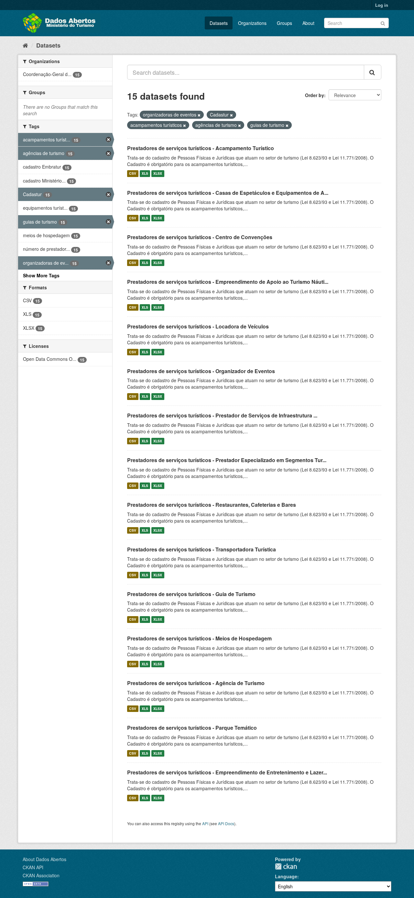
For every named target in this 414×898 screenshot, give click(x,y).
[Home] (25, 45)
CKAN (286, 866)
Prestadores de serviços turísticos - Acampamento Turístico (200, 148)
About (308, 23)
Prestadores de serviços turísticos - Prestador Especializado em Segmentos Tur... (226, 460)
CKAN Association (41, 875)
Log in (381, 5)
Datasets (219, 23)
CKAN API (33, 867)
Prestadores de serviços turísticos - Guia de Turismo (191, 594)
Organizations (252, 23)
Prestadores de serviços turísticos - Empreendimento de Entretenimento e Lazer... (227, 772)
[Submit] (383, 22)
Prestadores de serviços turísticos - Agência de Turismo (196, 683)
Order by (314, 95)
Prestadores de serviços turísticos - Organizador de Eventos (201, 371)
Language (286, 876)
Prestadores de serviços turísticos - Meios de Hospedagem (199, 638)
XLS (145, 173)
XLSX (157, 173)
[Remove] (199, 114)
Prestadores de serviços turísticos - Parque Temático (192, 727)
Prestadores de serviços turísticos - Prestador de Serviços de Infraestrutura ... (222, 415)
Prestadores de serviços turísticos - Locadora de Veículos (198, 326)
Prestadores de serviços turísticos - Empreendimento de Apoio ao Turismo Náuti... (227, 281)
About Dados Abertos (44, 859)
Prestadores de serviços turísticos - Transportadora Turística (201, 549)
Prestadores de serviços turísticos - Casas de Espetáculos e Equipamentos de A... (227, 192)
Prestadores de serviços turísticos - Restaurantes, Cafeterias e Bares (211, 504)
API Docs (226, 823)
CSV (132, 173)
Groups (284, 23)
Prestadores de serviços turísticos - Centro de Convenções (199, 237)
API (205, 823)
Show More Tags (41, 275)
